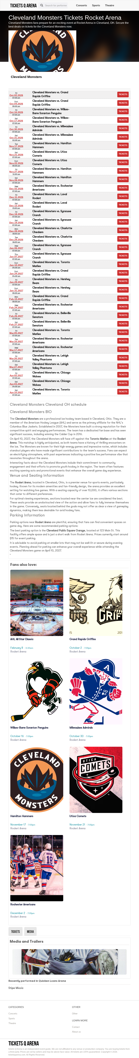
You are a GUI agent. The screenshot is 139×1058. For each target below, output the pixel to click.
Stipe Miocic (15, 988)
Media (30, 931)
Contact (76, 1027)
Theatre (109, 5)
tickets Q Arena (23, 1043)
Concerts (81, 5)
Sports (96, 5)
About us (76, 1031)
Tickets (15, 931)
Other (74, 1013)
